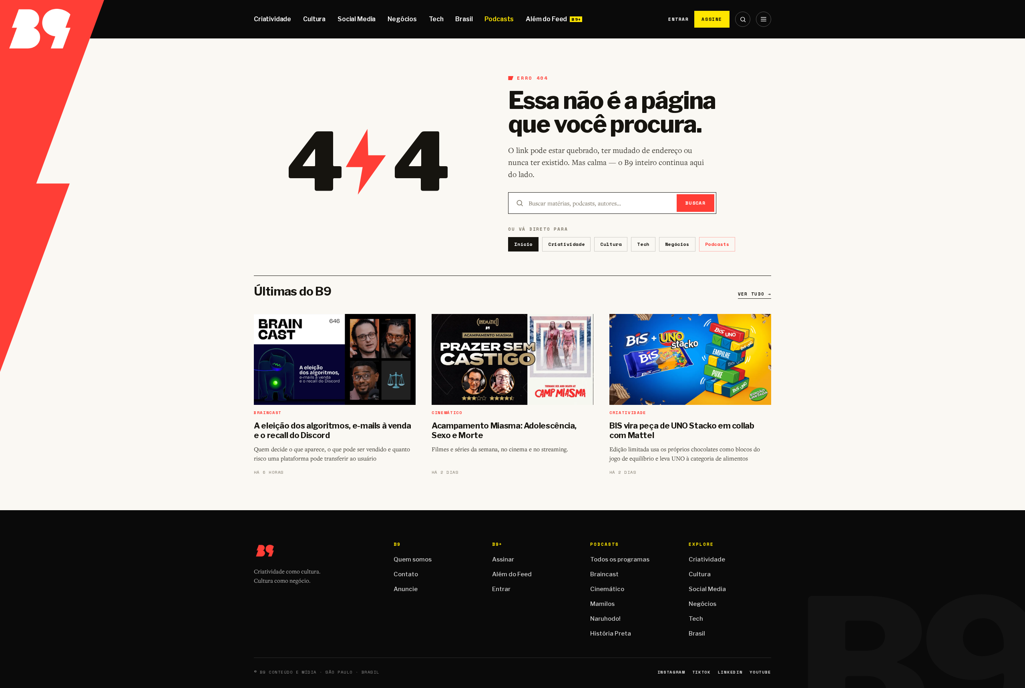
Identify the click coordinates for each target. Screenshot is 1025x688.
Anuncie (406, 589)
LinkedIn (730, 672)
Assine (711, 19)
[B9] (52, 19)
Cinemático (607, 589)
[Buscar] (742, 19)
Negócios (402, 19)
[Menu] (763, 19)
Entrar (678, 19)
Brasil (463, 19)
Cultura (314, 19)
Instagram (671, 672)
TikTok (701, 672)
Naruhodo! (605, 618)
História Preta (610, 633)
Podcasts (499, 19)
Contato (406, 574)
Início (523, 244)
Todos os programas (619, 559)
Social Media (357, 19)
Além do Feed (546, 19)
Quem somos (413, 559)
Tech (436, 19)
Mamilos (602, 604)
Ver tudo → (754, 294)
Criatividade (272, 19)
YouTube (760, 672)
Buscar (695, 202)
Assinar (503, 559)
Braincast (604, 574)
